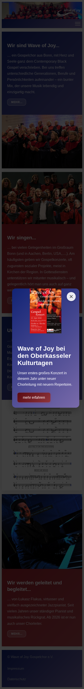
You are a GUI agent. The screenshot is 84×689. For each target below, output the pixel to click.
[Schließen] (71, 296)
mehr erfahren (34, 397)
